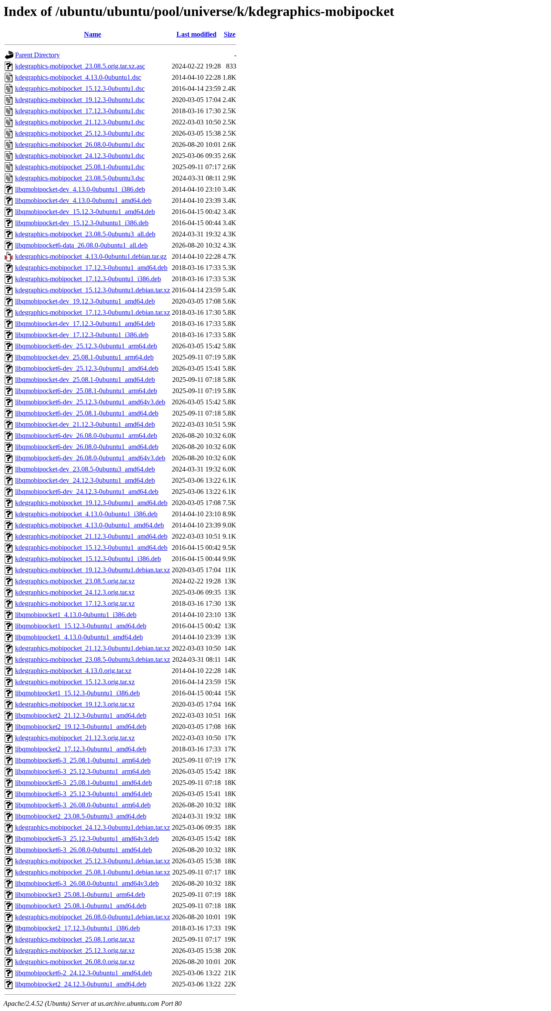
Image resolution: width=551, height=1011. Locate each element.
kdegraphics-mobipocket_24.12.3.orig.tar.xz (75, 592)
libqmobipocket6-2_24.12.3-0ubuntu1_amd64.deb (83, 973)
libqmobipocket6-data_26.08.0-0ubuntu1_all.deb (81, 245)
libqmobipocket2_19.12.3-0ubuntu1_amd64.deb (80, 726)
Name (92, 34)
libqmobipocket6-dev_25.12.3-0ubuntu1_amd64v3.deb (90, 402)
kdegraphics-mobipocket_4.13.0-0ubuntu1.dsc (78, 77)
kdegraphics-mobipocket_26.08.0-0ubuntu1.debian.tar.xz (92, 917)
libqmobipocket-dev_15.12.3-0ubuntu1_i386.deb (82, 222)
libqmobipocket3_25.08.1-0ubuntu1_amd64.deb (80, 905)
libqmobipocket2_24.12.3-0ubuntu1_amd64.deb (80, 984)
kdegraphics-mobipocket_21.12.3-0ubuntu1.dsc (80, 122)
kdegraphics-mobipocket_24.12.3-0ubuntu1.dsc (80, 155)
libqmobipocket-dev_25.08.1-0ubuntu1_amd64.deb (85, 379)
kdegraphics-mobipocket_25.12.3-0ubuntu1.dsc (80, 133)
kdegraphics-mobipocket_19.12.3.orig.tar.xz (75, 704)
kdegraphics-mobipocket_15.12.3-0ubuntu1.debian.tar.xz (92, 290)
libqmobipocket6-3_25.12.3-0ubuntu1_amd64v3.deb (87, 838)
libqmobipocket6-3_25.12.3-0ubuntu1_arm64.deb (83, 771)
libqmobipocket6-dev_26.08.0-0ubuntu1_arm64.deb (86, 435)
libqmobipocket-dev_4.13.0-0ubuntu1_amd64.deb (83, 200)
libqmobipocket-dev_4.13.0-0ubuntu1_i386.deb (80, 189)
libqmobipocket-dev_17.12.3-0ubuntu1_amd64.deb (85, 323)
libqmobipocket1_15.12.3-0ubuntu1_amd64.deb (80, 626)
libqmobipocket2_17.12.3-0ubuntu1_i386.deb (77, 928)
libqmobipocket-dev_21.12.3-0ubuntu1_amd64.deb (85, 424)
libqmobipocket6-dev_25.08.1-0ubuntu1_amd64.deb (86, 413)
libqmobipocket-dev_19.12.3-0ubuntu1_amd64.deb (85, 301)
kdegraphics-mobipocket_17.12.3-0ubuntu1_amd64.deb (91, 267)
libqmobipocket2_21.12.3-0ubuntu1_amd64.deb (80, 715)
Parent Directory (37, 55)
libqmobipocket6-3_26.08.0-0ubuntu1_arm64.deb (83, 805)
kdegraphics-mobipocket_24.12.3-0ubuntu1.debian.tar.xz (92, 827)
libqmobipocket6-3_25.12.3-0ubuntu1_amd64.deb (83, 793)
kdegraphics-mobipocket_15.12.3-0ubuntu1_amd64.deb (91, 547)
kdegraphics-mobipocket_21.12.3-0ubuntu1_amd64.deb (91, 536)
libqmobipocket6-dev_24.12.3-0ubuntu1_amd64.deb (86, 491)
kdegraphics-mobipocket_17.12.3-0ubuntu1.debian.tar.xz (92, 312)
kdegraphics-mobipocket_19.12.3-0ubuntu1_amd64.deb (91, 502)
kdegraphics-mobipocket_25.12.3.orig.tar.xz (75, 950)
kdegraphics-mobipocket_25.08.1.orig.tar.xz (75, 939)
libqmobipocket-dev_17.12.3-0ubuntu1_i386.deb (82, 334)
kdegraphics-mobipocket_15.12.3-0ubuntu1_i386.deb (88, 558)
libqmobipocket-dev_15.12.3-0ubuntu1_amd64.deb (85, 211)
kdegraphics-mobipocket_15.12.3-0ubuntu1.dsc (80, 88)
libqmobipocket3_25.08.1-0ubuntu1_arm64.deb (80, 894)
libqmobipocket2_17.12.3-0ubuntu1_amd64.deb (80, 749)
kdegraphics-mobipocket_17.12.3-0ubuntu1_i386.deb (88, 278)
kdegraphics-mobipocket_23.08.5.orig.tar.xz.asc (80, 66)
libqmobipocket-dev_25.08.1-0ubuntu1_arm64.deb (84, 357)
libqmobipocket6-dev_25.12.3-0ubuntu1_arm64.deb (86, 346)
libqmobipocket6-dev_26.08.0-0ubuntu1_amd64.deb (86, 446)
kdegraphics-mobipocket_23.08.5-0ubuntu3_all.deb (85, 234)
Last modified (196, 34)
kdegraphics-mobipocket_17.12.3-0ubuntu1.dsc (80, 111)
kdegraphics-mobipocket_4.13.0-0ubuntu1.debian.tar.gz (91, 256)
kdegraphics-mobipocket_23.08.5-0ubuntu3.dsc (80, 178)
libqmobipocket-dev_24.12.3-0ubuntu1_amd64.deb (85, 480)
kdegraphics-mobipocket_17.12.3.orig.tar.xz (75, 603)
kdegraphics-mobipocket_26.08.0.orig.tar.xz (75, 961)
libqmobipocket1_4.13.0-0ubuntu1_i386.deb (75, 614)
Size (229, 34)
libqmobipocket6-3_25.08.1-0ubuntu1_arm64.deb (83, 760)
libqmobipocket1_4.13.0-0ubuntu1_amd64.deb (79, 637)
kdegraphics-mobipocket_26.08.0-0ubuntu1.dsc (80, 144)
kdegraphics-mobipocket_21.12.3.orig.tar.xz (75, 737)
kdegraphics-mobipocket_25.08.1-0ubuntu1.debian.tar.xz (92, 872)
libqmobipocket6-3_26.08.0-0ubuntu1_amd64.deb (83, 849)
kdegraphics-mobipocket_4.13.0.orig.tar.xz (73, 670)
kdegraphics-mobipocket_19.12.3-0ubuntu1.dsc (80, 99)
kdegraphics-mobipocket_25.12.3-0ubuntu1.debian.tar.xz (92, 861)
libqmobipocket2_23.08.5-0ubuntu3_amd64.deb (80, 816)
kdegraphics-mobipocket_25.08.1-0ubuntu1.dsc (80, 167)
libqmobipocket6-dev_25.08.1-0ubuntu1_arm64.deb (86, 390)
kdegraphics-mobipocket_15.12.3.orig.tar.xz (75, 681)
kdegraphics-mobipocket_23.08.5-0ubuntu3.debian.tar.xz (92, 659)
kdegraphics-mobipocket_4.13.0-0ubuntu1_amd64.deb (89, 525)
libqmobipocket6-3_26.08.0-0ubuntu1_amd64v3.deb (87, 883)
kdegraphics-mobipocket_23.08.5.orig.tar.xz (75, 581)
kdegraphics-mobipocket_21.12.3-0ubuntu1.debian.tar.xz (92, 648)
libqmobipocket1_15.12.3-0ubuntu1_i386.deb (77, 693)
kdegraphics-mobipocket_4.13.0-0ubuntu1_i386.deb (86, 514)
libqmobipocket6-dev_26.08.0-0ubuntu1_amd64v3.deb (90, 458)
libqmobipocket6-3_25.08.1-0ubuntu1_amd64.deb (83, 782)
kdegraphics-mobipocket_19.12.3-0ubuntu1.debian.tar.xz (92, 570)
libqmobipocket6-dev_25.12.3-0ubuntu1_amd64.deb (86, 368)
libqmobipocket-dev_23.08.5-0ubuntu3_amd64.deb (85, 469)
